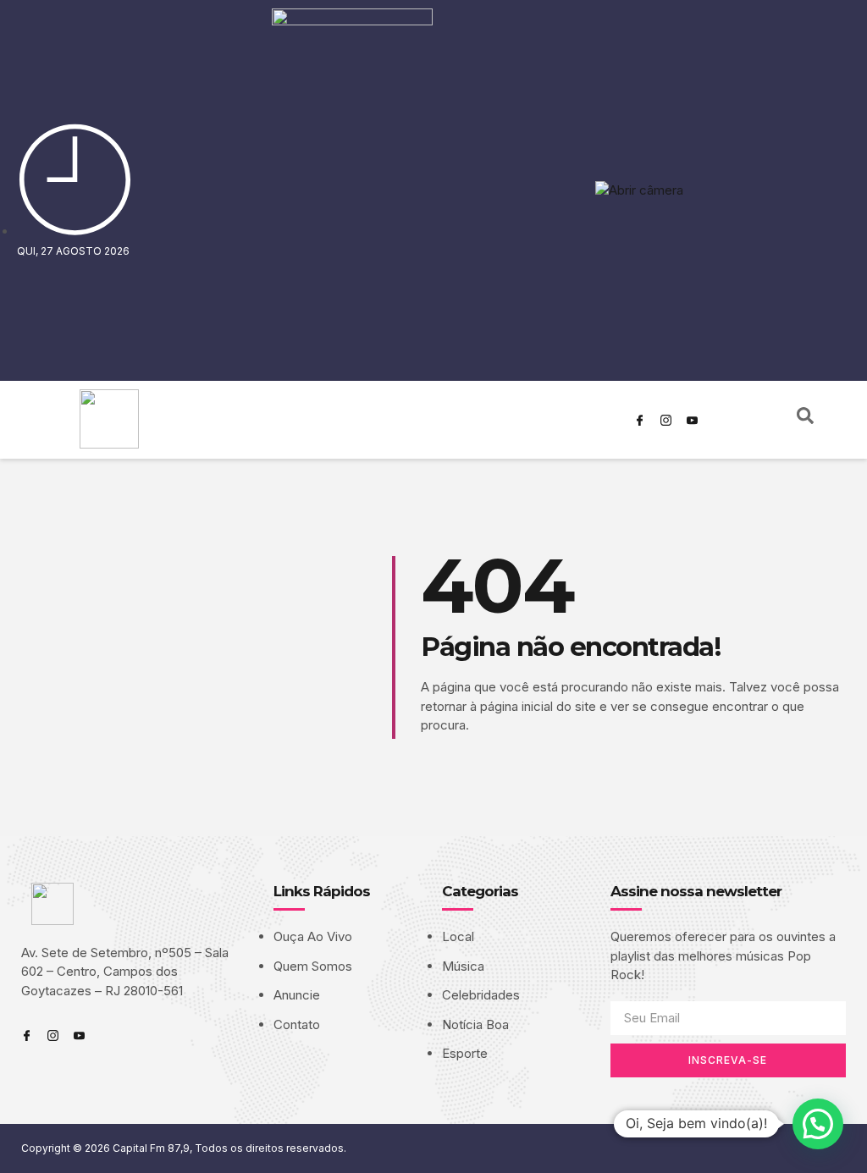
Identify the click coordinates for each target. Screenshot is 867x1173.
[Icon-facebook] (640, 420)
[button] (817, 1124)
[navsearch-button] (805, 420)
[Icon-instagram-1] (666, 420)
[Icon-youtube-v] (693, 420)
